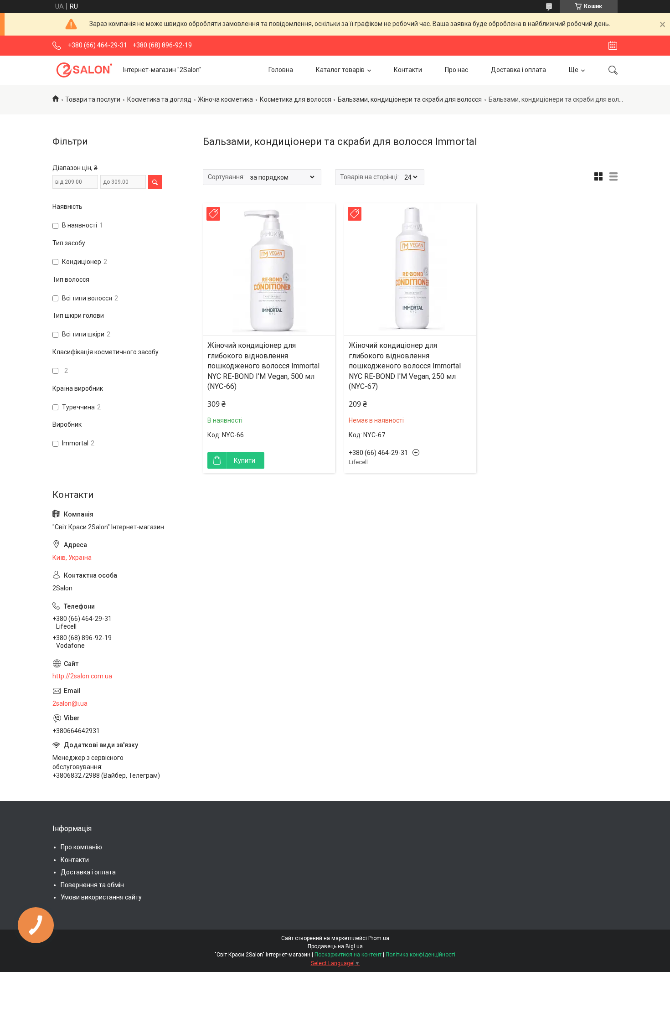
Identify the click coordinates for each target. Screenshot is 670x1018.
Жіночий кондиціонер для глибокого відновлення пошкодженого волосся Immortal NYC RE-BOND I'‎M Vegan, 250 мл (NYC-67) (405, 366)
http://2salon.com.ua (82, 676)
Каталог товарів (340, 69)
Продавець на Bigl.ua (335, 946)
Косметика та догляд (159, 99)
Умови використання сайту (101, 897)
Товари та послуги (92, 99)
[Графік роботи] (612, 46)
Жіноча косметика (225, 99)
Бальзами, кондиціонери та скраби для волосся (410, 99)
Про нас (456, 69)
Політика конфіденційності (420, 954)
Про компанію (81, 847)
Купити (244, 460)
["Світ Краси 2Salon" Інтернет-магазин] (84, 70)
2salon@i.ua (70, 703)
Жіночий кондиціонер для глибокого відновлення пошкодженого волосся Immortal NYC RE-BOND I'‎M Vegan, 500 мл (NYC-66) (263, 366)
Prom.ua (378, 938)
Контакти (408, 69)
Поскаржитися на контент (347, 954)
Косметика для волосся (295, 99)
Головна (280, 69)
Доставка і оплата (518, 69)
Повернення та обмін (92, 885)
